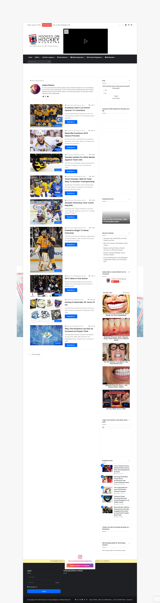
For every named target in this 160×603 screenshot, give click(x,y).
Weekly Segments (77, 57)
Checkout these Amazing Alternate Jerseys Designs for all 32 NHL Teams (121, 499)
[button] (85, 41)
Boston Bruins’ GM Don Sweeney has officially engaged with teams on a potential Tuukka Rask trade (121, 511)
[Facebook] (43, 96)
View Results (116, 98)
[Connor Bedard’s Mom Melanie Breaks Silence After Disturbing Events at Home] (107, 468)
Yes (106, 90)
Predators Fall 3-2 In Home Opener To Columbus (77, 109)
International (63, 57)
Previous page (36, 354)
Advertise (129, 599)
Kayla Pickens (48, 85)
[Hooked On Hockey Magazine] (44, 40)
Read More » (71, 122)
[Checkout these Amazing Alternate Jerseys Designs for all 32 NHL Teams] (107, 498)
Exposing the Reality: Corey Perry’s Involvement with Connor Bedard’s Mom (121, 479)
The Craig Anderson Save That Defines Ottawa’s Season (120, 489)
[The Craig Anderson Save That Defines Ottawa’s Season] (107, 490)
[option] (116, 213)
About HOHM (93, 599)
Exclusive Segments (94, 57)
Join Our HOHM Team (119, 599)
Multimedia (110, 57)
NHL (37, 57)
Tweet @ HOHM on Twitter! (73, 571)
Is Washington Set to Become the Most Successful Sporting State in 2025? (74, 25)
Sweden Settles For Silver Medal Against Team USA (80, 158)
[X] (45, 96)
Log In (44, 591)
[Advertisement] (80, 69)
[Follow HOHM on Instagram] (80, 558)
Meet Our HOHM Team (105, 599)
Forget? (57, 582)
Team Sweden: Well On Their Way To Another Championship (80, 180)
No (105, 93)
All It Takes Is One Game (76, 278)
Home (30, 57)
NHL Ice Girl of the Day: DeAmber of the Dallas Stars (115, 220)
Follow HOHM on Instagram (80, 565)
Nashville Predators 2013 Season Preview (76, 134)
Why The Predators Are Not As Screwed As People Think (79, 330)
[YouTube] (48, 96)
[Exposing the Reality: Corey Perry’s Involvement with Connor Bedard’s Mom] (107, 479)
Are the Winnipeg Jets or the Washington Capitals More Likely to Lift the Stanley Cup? (115, 259)
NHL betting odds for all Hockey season (113, 550)
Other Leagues (49, 57)
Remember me (32, 587)
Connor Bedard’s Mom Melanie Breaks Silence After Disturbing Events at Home (122, 469)
